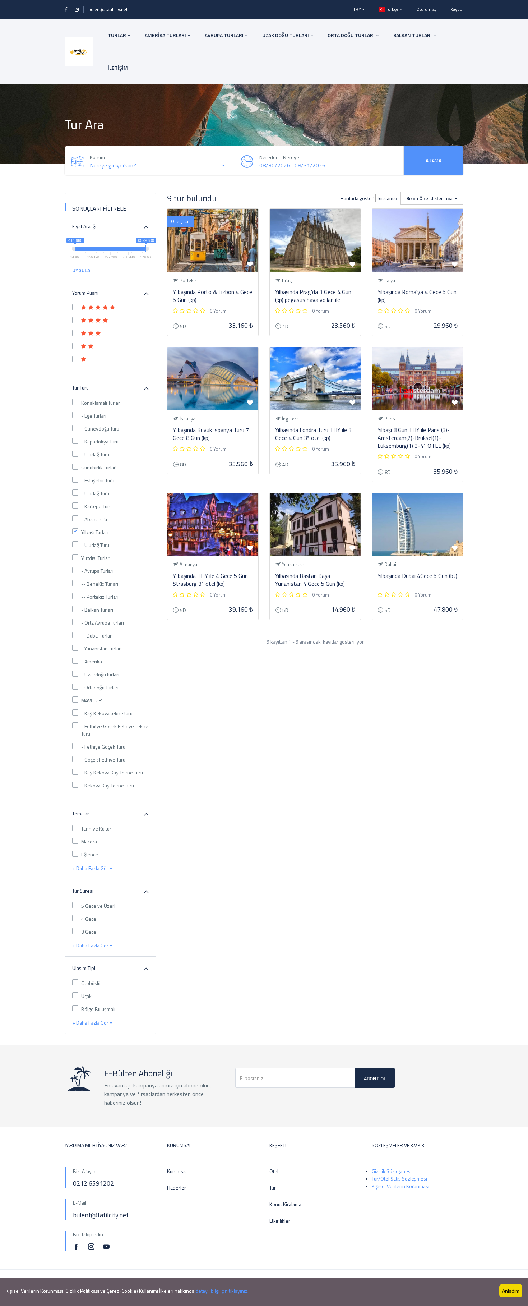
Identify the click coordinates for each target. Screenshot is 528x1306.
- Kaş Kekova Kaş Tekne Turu (112, 772)
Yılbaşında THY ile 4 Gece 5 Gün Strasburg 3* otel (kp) (210, 579)
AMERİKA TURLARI (166, 35)
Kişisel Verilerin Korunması (400, 1186)
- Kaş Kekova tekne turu (107, 713)
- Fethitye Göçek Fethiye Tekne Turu (114, 729)
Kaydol (456, 9)
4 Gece (88, 919)
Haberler (176, 1187)
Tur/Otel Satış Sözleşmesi (399, 1178)
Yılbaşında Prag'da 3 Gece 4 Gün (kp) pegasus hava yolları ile (313, 296)
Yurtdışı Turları (96, 558)
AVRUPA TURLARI (225, 35)
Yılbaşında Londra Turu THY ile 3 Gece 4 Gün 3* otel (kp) (313, 434)
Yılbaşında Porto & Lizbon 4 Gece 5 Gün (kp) (212, 296)
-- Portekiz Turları (100, 597)
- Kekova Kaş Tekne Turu (107, 785)
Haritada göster (357, 198)
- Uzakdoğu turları (100, 674)
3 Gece (88, 931)
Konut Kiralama (285, 1204)
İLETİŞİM (118, 68)
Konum (97, 157)
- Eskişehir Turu (97, 480)
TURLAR (117, 35)
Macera (89, 841)
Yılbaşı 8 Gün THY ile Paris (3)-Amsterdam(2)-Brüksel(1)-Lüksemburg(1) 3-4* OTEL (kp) (414, 438)
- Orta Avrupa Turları (102, 622)
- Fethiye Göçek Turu (103, 746)
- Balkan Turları (97, 609)
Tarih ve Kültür (96, 828)
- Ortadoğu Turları (100, 687)
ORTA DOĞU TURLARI (352, 35)
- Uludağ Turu (95, 454)
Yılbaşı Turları (94, 532)
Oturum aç (426, 9)
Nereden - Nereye (279, 157)
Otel (273, 1171)
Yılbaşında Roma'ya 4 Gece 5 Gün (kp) (417, 296)
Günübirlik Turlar (98, 467)
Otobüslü (91, 983)
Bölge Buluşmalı (98, 1009)
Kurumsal (177, 1171)
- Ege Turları (93, 415)
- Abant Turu (94, 519)
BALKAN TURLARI (413, 35)
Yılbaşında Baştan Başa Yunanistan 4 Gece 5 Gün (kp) (310, 579)
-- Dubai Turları (97, 635)
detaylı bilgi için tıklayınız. (222, 1290)
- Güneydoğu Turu (100, 428)
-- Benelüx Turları (99, 584)
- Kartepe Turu (96, 506)
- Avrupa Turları (97, 571)
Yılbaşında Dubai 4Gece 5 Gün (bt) (417, 575)
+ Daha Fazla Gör (91, 868)
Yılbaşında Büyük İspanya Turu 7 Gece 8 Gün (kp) (211, 434)
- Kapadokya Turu (100, 441)
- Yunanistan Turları (101, 648)
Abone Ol (375, 1078)
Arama (433, 160)
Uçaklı (87, 996)
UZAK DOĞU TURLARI (286, 35)
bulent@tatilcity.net (108, 9)
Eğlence (89, 854)
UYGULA (81, 270)
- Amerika (91, 661)
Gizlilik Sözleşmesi (392, 1171)
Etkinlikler (279, 1220)
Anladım (510, 1290)
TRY (357, 9)
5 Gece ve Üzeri (98, 906)
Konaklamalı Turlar (100, 402)
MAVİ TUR (91, 700)
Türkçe (392, 9)
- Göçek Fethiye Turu (103, 759)
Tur (272, 1187)
